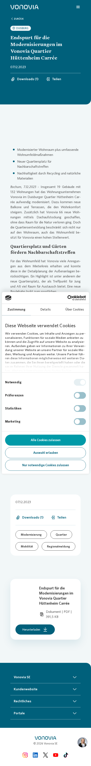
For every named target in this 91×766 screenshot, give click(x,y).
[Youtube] (55, 755)
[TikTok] (65, 755)
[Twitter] (45, 755)
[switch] (80, 395)
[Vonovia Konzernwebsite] (24, 6)
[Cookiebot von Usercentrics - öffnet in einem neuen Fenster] (67, 298)
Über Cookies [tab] (74, 309)
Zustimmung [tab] (16, 309)
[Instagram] (25, 755)
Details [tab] (45, 309)
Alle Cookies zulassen (46, 440)
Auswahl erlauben (45, 453)
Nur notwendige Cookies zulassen (45, 465)
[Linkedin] (35, 755)
